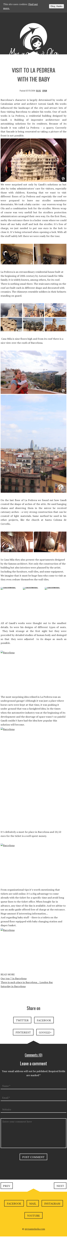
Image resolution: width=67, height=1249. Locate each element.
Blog (38, 90)
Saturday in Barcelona (13, 986)
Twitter (22, 1020)
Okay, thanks (56, 6)
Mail (32, 1203)
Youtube (33, 1215)
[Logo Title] (33, 42)
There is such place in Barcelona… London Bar (27, 982)
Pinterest (23, 1032)
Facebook (44, 1020)
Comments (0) (33, 1054)
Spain (44, 90)
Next (60, 1186)
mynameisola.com (35, 1229)
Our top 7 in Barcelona (13, 978)
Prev (6, 1186)
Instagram (52, 1203)
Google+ (45, 1032)
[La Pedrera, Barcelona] (17, 256)
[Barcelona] (11, 316)
